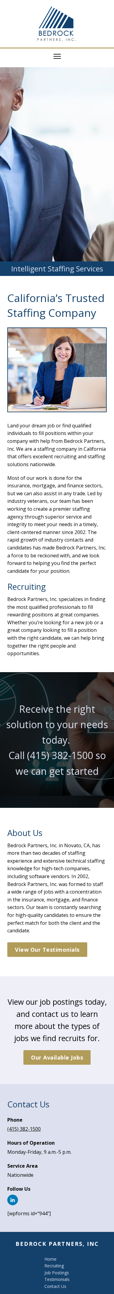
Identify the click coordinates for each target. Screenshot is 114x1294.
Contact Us (55, 1286)
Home (50, 1259)
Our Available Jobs (57, 1057)
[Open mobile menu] (57, 56)
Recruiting (54, 1266)
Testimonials (57, 1279)
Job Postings (56, 1273)
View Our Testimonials (47, 949)
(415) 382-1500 (60, 755)
